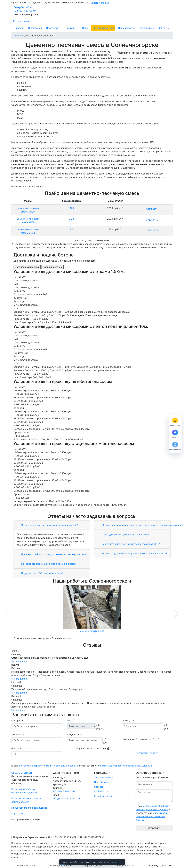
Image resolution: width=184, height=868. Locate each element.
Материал (17, 720)
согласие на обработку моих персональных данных (49, 765)
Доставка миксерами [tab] (27, 266)
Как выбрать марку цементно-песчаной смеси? (48, 563)
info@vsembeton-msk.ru (66, 798)
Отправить (154, 827)
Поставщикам (146, 28)
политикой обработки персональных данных (126, 765)
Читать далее (19, 661)
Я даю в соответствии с (81, 765)
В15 (72, 229)
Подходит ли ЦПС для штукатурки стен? (125, 534)
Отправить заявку (147, 752)
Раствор (99, 786)
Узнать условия (100, 2)
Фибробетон (101, 791)
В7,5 (71, 208)
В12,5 (72, 218)
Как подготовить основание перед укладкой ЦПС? (130, 543)
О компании (35, 28)
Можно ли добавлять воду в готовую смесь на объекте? (134, 553)
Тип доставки (74, 734)
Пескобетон (101, 782)
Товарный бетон (103, 777)
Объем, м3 (128, 720)
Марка (70, 720)
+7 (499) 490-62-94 (25, 10)
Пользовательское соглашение (29, 807)
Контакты (163, 28)
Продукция (52, 28)
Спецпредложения (103, 28)
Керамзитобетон (103, 796)
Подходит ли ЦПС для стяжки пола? (41, 573)
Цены (85, 28)
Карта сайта (18, 813)
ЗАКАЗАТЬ (152, 209)
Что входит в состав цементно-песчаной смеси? (49, 525)
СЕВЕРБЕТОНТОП (21, 772)
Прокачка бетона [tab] (53, 266)
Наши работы (126, 28)
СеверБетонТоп (23, 7)
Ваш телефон (18, 748)
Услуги (70, 28)
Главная (19, 28)
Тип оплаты (17, 734)
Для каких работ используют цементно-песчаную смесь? (53, 554)
